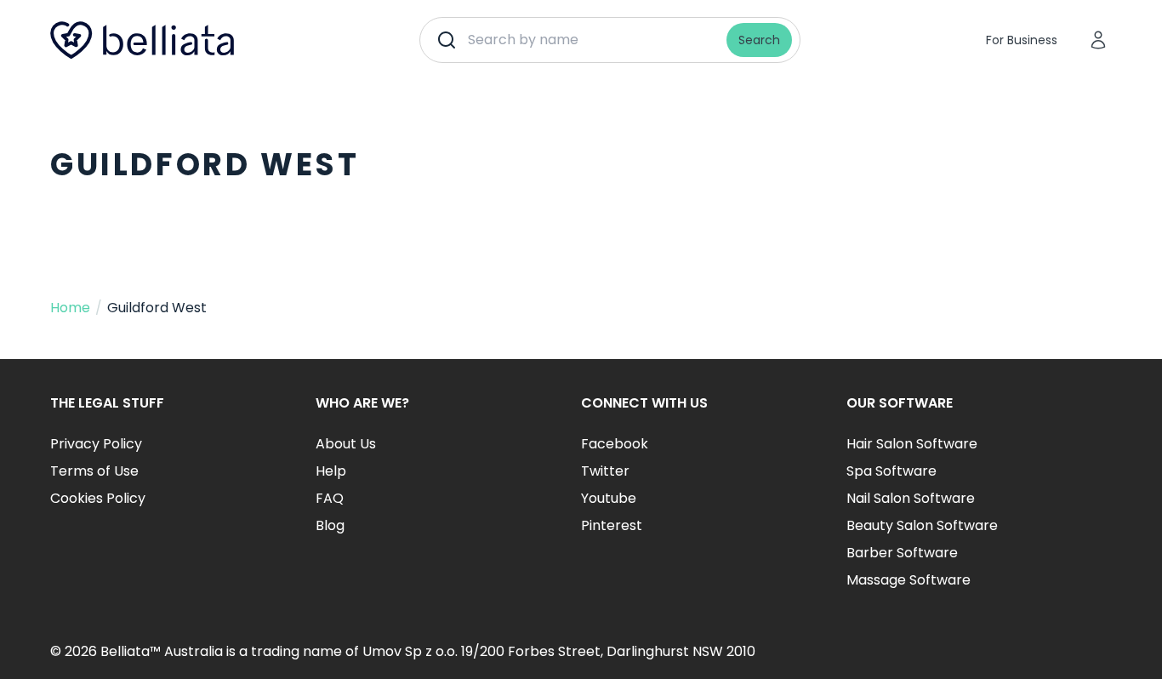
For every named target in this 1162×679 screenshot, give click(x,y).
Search (759, 39)
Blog (330, 525)
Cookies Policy (97, 498)
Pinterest (611, 525)
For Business (1021, 39)
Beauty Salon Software (922, 525)
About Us (346, 444)
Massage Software (908, 580)
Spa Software (891, 471)
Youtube (608, 498)
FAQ (330, 498)
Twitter (605, 471)
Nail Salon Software (910, 498)
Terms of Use (94, 471)
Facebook (614, 444)
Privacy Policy (96, 444)
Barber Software (902, 552)
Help (331, 471)
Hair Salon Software (911, 444)
